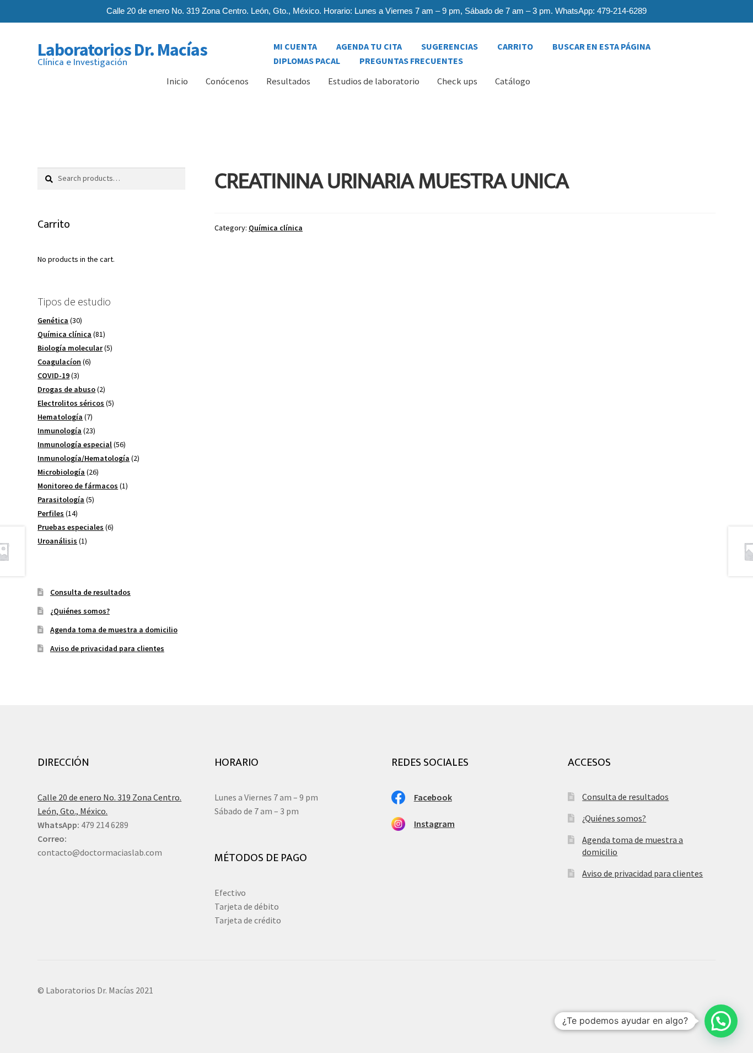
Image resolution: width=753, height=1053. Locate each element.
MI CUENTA (295, 43)
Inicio (177, 81)
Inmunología (59, 431)
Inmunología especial (74, 444)
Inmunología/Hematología (83, 458)
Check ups (457, 81)
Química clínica (276, 228)
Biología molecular (70, 348)
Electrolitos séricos (70, 403)
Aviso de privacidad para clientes (107, 648)
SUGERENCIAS (449, 43)
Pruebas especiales (70, 527)
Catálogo (512, 81)
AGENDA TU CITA (369, 43)
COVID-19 (53, 375)
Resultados (288, 81)
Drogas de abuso (66, 389)
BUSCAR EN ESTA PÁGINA (601, 43)
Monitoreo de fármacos (77, 486)
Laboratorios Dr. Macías (122, 50)
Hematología (60, 417)
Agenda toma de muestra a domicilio (114, 630)
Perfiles (50, 513)
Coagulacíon (59, 362)
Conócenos (227, 81)
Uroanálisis (57, 541)
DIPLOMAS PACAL (306, 58)
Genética (52, 320)
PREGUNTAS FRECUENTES (411, 58)
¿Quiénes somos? (80, 611)
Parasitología (60, 499)
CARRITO (515, 43)
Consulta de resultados (90, 592)
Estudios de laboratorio (373, 81)
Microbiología (61, 472)
